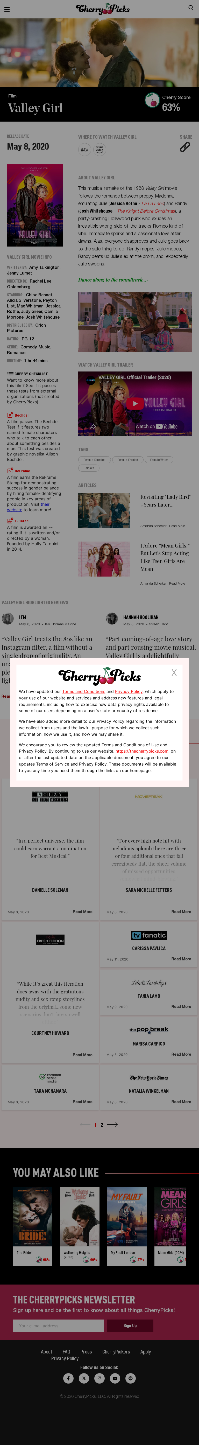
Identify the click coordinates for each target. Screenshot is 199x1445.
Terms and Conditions (83, 691)
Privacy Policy (129, 691)
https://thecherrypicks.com (142, 751)
